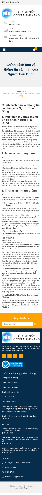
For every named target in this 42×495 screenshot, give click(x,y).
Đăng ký (6, 2)
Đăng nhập (15, 2)
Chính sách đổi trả (8, 397)
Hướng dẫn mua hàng (10, 378)
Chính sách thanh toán (10, 387)
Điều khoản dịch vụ (9, 401)
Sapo (26, 488)
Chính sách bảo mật (9, 382)
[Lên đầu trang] (34, 491)
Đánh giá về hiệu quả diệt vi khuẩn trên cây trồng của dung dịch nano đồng (20, 429)
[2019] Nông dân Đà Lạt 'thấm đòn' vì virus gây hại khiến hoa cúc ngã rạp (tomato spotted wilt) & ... (20, 449)
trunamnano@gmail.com (20, 31)
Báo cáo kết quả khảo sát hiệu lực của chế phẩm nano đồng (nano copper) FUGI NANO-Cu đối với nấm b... (20, 439)
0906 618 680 (14, 24)
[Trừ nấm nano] (21, 13)
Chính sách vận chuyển (10, 392)
